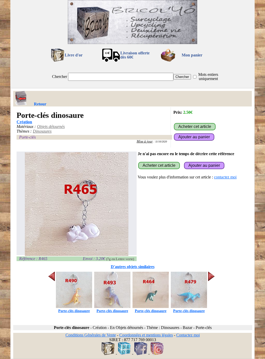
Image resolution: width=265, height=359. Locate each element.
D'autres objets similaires (132, 266)
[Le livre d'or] (108, 353)
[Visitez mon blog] (124, 353)
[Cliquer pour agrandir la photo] (76, 204)
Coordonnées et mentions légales (146, 335)
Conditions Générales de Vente (90, 335)
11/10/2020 (161, 141)
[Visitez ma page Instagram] (157, 353)
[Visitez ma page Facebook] (140, 353)
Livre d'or (74, 55)
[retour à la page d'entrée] (132, 42)
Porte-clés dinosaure (74, 311)
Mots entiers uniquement (208, 76)
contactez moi (225, 177)
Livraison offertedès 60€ (135, 55)
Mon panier (192, 55)
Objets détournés (51, 126)
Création (24, 122)
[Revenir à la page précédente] (21, 98)
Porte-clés (27, 137)
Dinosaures (42, 131)
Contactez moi (188, 335)
